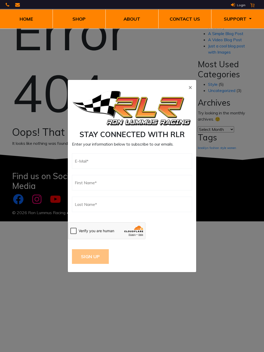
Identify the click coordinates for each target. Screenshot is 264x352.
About (131, 19)
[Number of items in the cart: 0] (252, 5)
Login (241, 5)
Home (26, 19)
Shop (79, 19)
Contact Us (185, 19)
